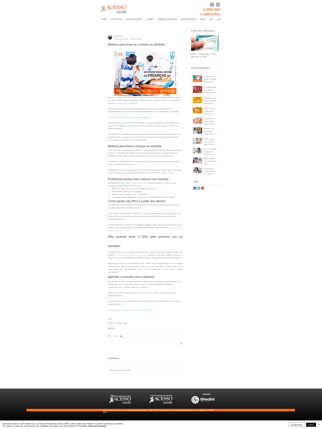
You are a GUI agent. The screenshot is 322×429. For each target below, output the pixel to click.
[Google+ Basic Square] (202, 188)
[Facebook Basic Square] (194, 188)
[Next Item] (215, 43)
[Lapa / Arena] (212, 5)
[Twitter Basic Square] (198, 188)
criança (119, 323)
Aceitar (311, 424)
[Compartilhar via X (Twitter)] (115, 336)
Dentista (111, 328)
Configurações (297, 424)
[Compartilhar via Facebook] (109, 336)
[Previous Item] (195, 43)
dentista (111, 323)
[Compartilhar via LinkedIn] (121, 336)
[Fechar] (318, 424)
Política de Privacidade (97, 426)
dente (125, 323)
